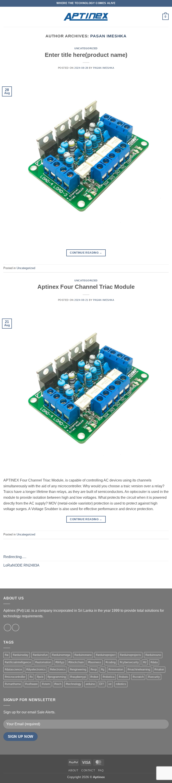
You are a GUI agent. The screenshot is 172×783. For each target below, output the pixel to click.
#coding (110, 662)
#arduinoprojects (130, 655)
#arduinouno (153, 655)
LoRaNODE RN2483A (21, 565)
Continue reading (86, 252)
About (73, 770)
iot (110, 684)
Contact (88, 770)
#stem (46, 684)
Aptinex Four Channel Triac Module (86, 287)
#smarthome (13, 684)
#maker (159, 669)
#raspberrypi (78, 676)
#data (154, 662)
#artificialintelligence (18, 662)
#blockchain (76, 662)
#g (102, 669)
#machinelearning (138, 669)
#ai (7, 655)
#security (154, 676)
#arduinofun (40, 655)
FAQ (101, 770)
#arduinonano (83, 655)
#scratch (138, 676)
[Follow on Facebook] (7, 627)
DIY (101, 684)
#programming (56, 676)
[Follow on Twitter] (15, 627)
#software (31, 684)
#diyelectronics (36, 669)
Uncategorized (85, 48)
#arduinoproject (106, 655)
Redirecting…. (14, 557)
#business (94, 662)
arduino (90, 684)
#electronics (58, 669)
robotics (121, 684)
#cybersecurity (129, 662)
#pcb (40, 676)
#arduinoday (20, 655)
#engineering (78, 669)
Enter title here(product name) (86, 55)
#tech (57, 684)
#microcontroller (15, 676)
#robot (94, 676)
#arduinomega (61, 655)
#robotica (108, 676)
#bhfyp (59, 662)
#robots (123, 676)
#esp (93, 669)
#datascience (13, 669)
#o (31, 676)
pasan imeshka (108, 36)
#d (144, 662)
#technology (73, 684)
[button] (6, 16)
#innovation (115, 669)
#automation (43, 662)
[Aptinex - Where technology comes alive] (86, 17)
